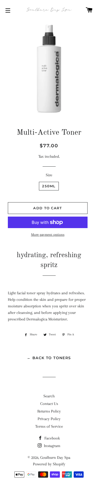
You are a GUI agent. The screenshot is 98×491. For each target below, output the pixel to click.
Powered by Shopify (49, 464)
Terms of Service (49, 426)
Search (49, 396)
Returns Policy (49, 411)
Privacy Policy (49, 418)
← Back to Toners (49, 357)
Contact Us (49, 403)
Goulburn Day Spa (55, 457)
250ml (49, 186)
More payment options (48, 234)
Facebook (51, 438)
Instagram (51, 445)
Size (49, 175)
